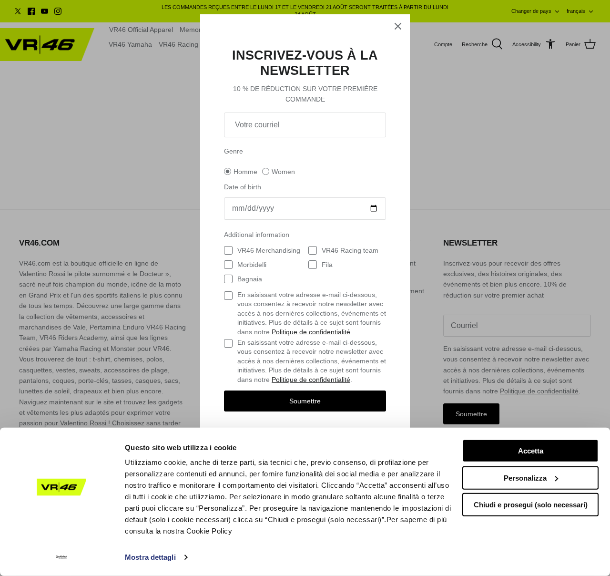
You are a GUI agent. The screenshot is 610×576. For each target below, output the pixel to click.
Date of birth (242, 187)
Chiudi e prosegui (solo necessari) (531, 505)
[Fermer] (397, 26)
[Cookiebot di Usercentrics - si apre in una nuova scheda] (61, 557)
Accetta (530, 451)
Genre (233, 151)
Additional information (256, 234)
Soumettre (305, 401)
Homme (245, 171)
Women (283, 171)
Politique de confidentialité (311, 332)
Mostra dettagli (150, 557)
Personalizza (525, 477)
